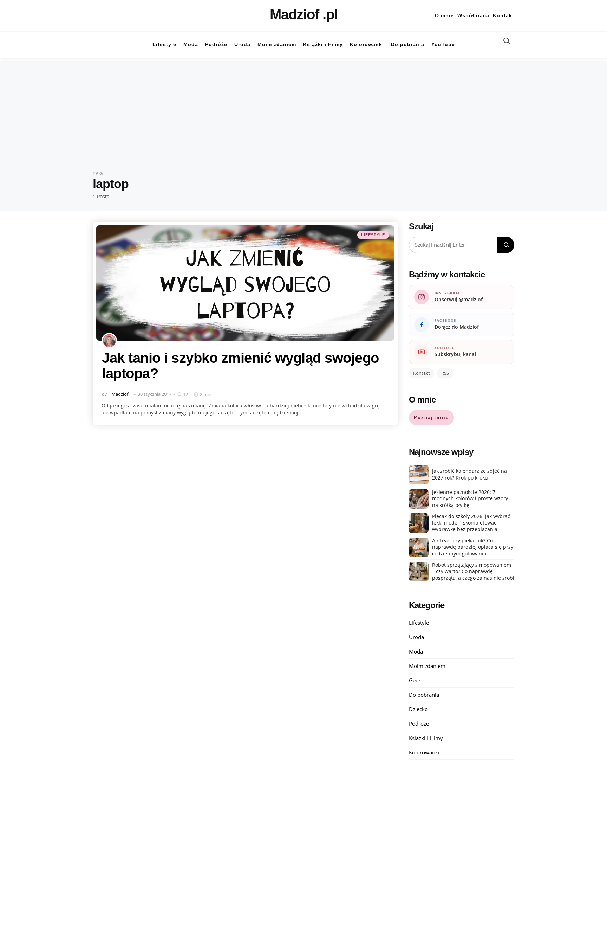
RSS (445, 373)
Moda (416, 651)
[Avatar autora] (109, 340)
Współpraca (473, 15)
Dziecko (418, 709)
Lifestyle (373, 235)
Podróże (419, 723)
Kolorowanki (424, 752)
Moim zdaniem (427, 665)
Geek (415, 680)
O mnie (444, 15)
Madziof (119, 394)
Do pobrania (424, 694)
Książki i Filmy (426, 737)
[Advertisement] (303, 110)
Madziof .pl (304, 14)
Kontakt (503, 15)
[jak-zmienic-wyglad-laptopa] (245, 283)
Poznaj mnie (431, 417)
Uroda (416, 637)
